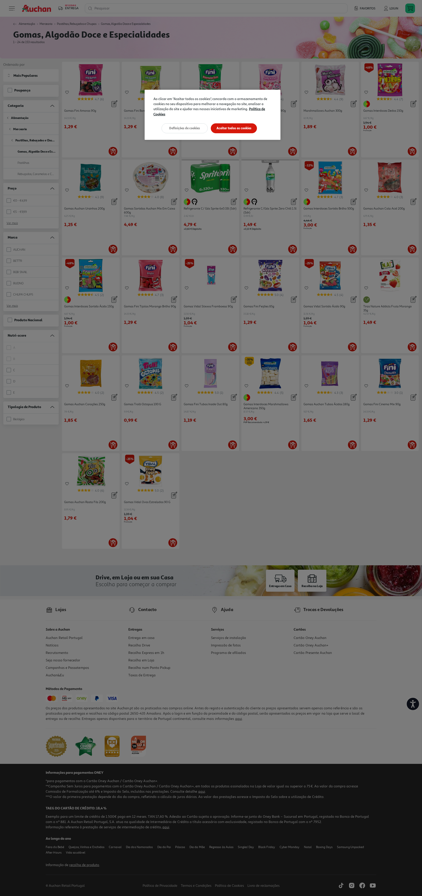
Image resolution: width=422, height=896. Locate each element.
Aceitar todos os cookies (233, 128)
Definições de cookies (184, 128)
